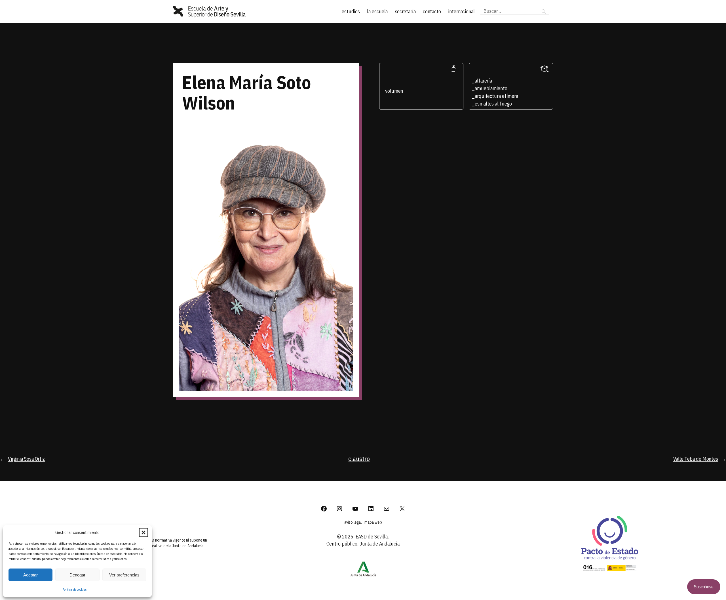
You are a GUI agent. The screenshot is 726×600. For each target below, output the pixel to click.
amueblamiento (491, 88)
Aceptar (30, 574)
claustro (359, 458)
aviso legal (353, 522)
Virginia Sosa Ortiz (26, 459)
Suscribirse (704, 587)
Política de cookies (74, 589)
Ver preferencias (124, 574)
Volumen (394, 91)
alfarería (483, 80)
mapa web (373, 522)
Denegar (77, 574)
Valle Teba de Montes (695, 459)
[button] (143, 532)
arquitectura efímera (496, 96)
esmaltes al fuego (493, 103)
